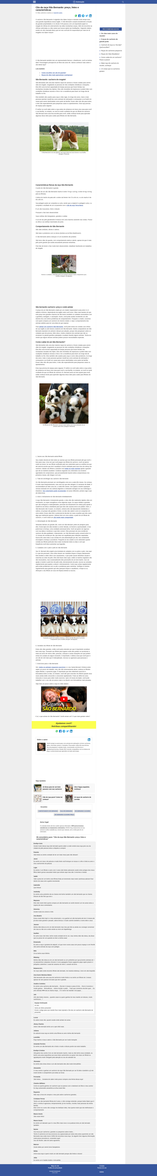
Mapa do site (55, 1166)
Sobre (102, 1172)
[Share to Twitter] (86, 15)
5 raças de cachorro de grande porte (108, 40)
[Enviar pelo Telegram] (83, 15)
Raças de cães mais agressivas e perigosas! (57, 75)
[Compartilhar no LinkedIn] (90, 15)
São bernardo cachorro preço (64, 814)
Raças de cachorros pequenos (111, 50)
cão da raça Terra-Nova (75, 205)
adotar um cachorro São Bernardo (51, 327)
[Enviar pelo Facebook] (79, 15)
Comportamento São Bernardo (48, 811)
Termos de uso (102, 1168)
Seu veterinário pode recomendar (54, 491)
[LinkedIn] (89, 739)
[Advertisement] (64, 46)
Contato (101, 1166)
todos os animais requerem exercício (52, 667)
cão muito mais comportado (63, 517)
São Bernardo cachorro (82, 811)
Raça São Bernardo (66, 811)
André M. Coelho (58, 12)
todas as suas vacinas (72, 468)
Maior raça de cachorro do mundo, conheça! (109, 64)
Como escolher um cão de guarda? (54, 73)
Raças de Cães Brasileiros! (110, 54)
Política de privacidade (55, 1168)
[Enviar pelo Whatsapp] (76, 15)
